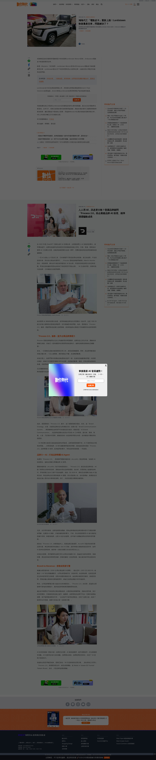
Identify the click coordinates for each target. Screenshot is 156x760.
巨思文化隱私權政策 (93, 389)
